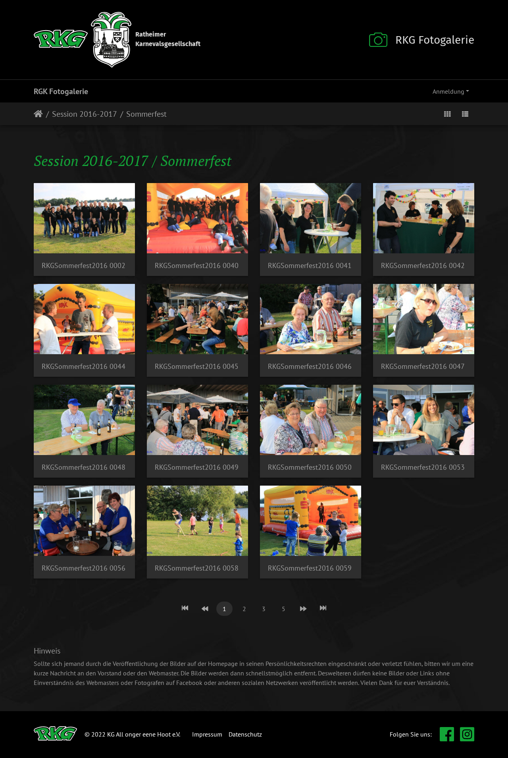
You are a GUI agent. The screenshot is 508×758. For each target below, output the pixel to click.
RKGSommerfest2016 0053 (423, 467)
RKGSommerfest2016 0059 (310, 568)
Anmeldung (448, 91)
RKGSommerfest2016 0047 (423, 366)
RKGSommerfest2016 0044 (83, 366)
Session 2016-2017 (84, 114)
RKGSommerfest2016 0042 (423, 265)
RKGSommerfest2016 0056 (83, 568)
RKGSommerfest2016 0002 (83, 265)
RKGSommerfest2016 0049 (197, 467)
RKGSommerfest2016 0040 (197, 265)
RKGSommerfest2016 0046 (310, 366)
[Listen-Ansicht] (465, 114)
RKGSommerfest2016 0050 (310, 467)
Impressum (207, 734)
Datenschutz (245, 734)
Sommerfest (146, 114)
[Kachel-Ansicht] (447, 114)
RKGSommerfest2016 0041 (310, 265)
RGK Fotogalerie (61, 91)
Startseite (38, 114)
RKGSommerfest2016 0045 (197, 366)
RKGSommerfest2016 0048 (83, 467)
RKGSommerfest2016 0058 (197, 568)
